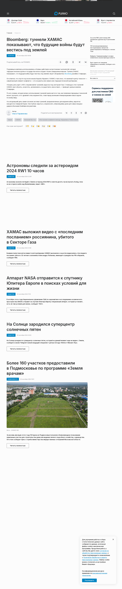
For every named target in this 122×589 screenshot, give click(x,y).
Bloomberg (68, 74)
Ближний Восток (30, 120)
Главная (9, 33)
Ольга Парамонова (19, 114)
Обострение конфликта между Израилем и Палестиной (58, 120)
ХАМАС (18, 120)
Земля (10, 120)
